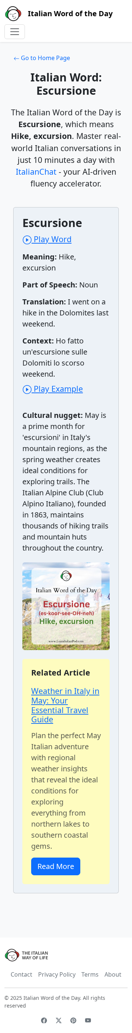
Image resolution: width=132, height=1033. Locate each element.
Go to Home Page (44, 58)
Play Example (57, 388)
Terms (90, 974)
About (112, 974)
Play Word (52, 239)
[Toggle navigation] (14, 31)
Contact (21, 974)
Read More (55, 866)
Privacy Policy (57, 974)
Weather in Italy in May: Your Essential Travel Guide (65, 705)
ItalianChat (36, 171)
